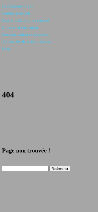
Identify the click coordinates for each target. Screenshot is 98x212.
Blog (6, 48)
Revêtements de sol (17, 6)
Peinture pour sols (16, 13)
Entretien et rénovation (20, 27)
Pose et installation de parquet (25, 20)
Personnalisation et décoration (25, 34)
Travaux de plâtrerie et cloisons (26, 41)
